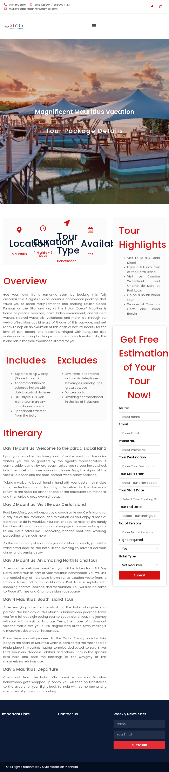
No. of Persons (130, 523)
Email (123, 424)
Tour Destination (132, 457)
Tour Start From (131, 474)
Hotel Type (127, 556)
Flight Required (131, 540)
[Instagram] (160, 6)
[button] (94, 25)
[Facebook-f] (152, 6)
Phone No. (127, 441)
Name (124, 408)
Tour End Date (130, 507)
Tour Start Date (131, 490)
